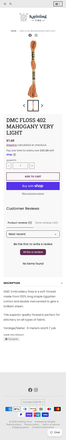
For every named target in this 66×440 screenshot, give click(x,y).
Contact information (43, 427)
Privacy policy (31, 424)
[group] (33, 105)
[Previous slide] (24, 105)
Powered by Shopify (45, 421)
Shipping (11, 145)
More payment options (33, 193)
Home (13, 31)
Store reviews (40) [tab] (46, 222)
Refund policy (14, 424)
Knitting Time (25, 421)
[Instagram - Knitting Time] (36, 35)
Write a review (33, 252)
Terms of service (51, 424)
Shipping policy (20, 427)
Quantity (11, 160)
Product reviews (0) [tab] (20, 222)
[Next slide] (41, 105)
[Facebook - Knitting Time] (30, 35)
